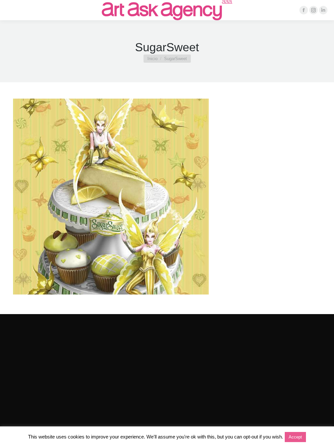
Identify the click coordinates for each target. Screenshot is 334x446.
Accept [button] (295, 437)
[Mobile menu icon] (10, 10)
